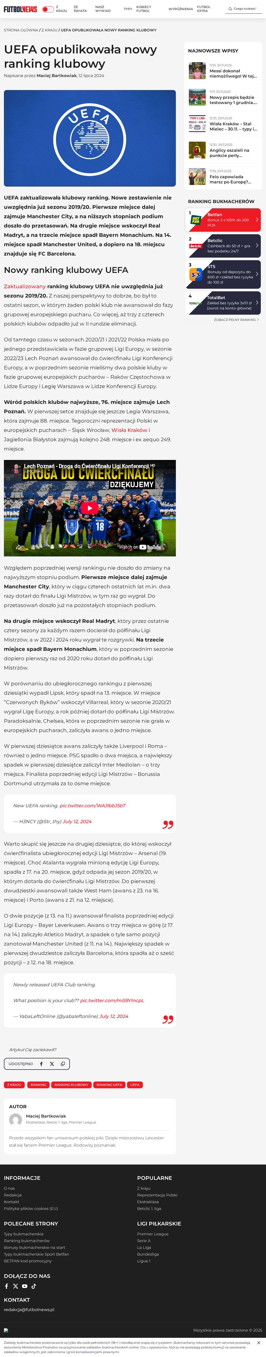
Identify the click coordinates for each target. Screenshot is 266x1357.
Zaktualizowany (25, 286)
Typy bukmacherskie (24, 1234)
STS (211, 266)
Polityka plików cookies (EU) (31, 1208)
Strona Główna (21, 30)
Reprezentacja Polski (157, 1195)
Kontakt (11, 1202)
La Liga (144, 1247)
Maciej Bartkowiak (57, 75)
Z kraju (61, 9)
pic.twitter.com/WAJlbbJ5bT (92, 806)
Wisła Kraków (129, 430)
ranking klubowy (71, 1085)
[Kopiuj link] (63, 1064)
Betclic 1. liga (56, 1122)
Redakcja (13, 1195)
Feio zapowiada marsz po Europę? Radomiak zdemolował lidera (229, 184)
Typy (128, 9)
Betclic (215, 240)
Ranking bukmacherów (27, 1240)
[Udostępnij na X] (52, 1064)
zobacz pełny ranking (235, 320)
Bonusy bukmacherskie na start (34, 1247)
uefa (134, 1085)
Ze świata (80, 9)
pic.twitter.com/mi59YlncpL (112, 1000)
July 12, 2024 (77, 821)
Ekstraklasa (35, 1122)
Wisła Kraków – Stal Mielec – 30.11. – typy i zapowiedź (232, 129)
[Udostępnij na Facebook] (41, 1064)
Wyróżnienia (181, 9)
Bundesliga (148, 1254)
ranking (38, 1085)
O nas (9, 1188)
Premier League (82, 1122)
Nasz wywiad (103, 9)
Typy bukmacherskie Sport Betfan (36, 1254)
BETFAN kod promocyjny (28, 1261)
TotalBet (216, 297)
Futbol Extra (203, 9)
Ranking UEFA (109, 1085)
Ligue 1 (143, 1261)
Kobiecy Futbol (143, 9)
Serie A (143, 1240)
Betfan (215, 214)
